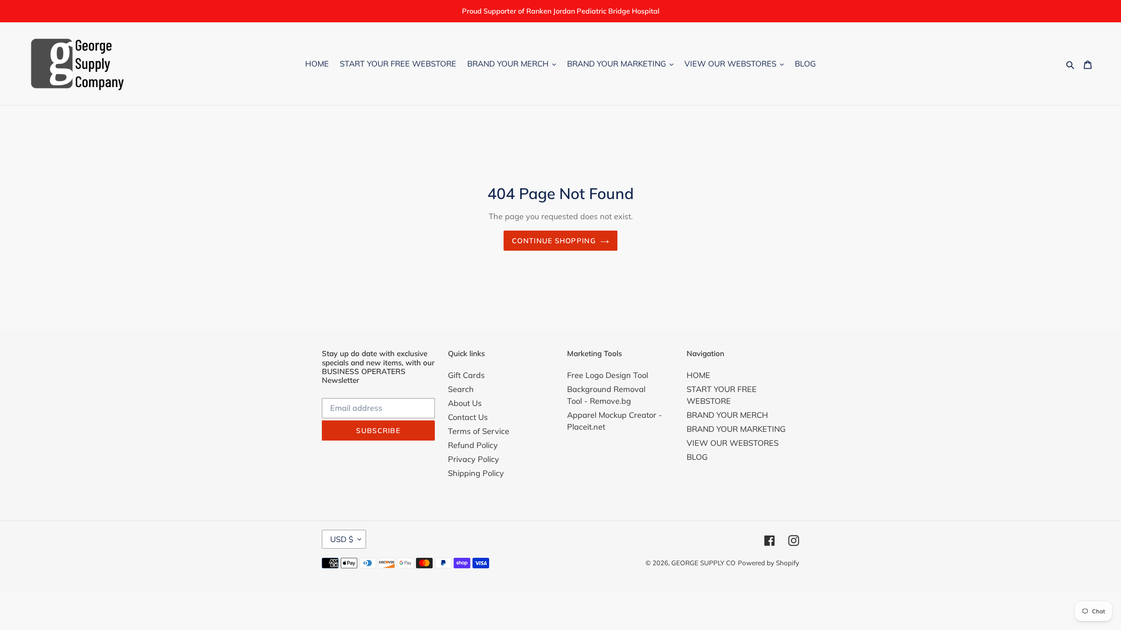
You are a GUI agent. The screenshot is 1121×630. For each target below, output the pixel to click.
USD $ (341, 539)
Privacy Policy (473, 459)
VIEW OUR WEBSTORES (733, 443)
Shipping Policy (476, 473)
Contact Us (468, 417)
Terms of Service (478, 431)
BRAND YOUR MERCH (727, 415)
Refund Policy (473, 445)
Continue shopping (554, 240)
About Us (465, 403)
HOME (698, 375)
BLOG (697, 457)
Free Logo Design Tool (607, 375)
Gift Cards (466, 375)
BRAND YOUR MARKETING (736, 429)
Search (461, 389)
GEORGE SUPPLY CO (703, 563)
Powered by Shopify (768, 563)
